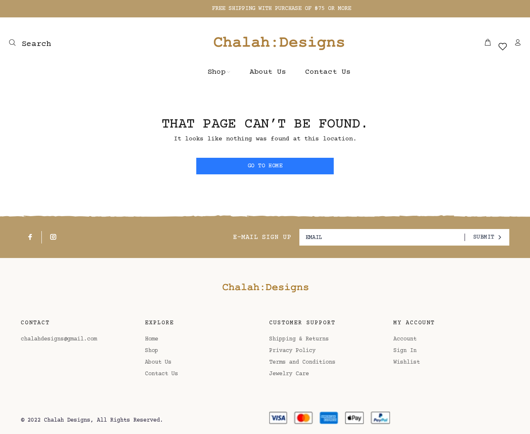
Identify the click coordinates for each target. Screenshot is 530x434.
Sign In (405, 350)
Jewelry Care (289, 374)
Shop (151, 350)
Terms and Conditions (302, 362)
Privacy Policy (292, 350)
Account (405, 339)
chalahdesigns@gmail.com (59, 339)
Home (151, 339)
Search (34, 44)
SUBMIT (483, 237)
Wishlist (406, 362)
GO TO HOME (265, 166)
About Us (158, 362)
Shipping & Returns (299, 339)
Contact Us (161, 374)
